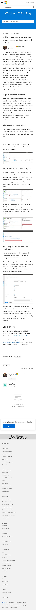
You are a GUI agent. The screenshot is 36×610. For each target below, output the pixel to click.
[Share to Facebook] (12, 438)
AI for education (5, 517)
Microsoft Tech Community (7, 563)
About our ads (5, 607)
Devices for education (6, 501)
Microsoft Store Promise (7, 488)
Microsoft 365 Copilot (6, 541)
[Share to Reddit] (18, 438)
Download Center (5, 475)
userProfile (12, 379)
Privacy (18, 604)
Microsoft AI (4, 525)
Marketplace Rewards (6, 568)
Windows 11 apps (5, 464)
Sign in (9, 426)
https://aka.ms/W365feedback (11, 342)
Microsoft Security (5, 528)
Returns (3, 480)
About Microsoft (5, 581)
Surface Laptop (5, 448)
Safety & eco (18, 605)
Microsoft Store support (7, 477)
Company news (5, 584)
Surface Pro (4, 445)
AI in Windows (5, 459)
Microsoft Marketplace (6, 565)
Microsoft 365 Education (7, 507)
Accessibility (4, 594)
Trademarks (11, 605)
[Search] (23, 3)
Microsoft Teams (5, 539)
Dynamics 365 (5, 531)
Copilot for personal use (7, 456)
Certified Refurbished (6, 485)
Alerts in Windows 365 (20, 336)
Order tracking (5, 483)
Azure (3, 552)
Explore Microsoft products (7, 462)
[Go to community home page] (6, 2)
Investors (4, 589)
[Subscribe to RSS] (23, 438)
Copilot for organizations (7, 454)
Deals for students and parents (8, 515)
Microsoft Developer (6, 554)
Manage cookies (25, 604)
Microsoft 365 (5, 533)
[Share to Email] (26, 438)
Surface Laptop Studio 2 (7, 451)
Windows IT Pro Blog (7, 7)
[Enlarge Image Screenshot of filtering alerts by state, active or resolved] (18, 158)
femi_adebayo (12, 47)
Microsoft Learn (5, 557)
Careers (3, 578)
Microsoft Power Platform (7, 536)
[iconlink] (5, 385)
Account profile (5, 472)
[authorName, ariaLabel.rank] (5, 48)
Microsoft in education (6, 499)
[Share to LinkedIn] (10, 438)
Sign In (32, 2)
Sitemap (3, 604)
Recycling (25, 605)
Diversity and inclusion (6, 592)
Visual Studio (4, 571)
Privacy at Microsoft (6, 586)
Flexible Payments (5, 491)
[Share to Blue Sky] (21, 438)
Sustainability (5, 597)
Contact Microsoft (11, 604)
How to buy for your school (7, 509)
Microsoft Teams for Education (8, 504)
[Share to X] (15, 438)
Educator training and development (9, 512)
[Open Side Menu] (2, 2)
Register (27, 2)
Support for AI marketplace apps (8, 560)
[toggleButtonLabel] (33, 7)
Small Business (5, 544)
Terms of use (4, 605)
